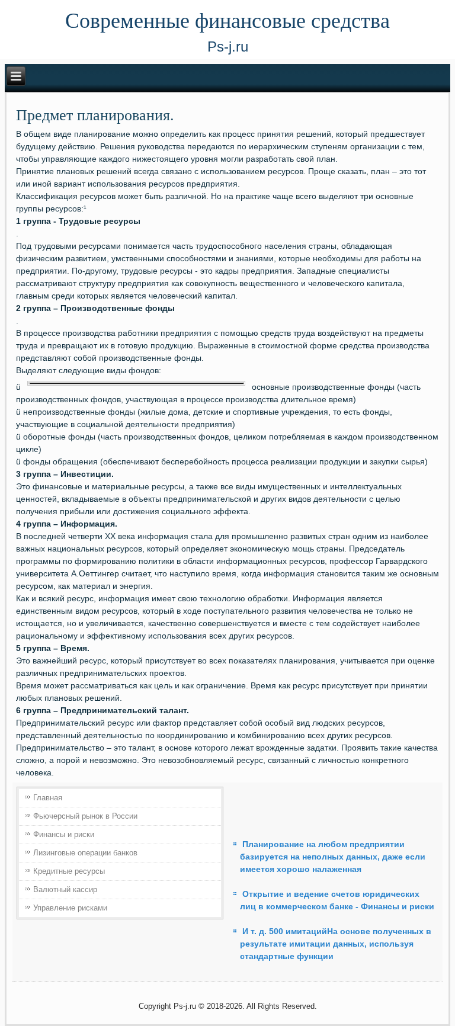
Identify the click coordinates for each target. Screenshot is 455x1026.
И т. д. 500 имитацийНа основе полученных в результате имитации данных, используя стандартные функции (335, 943)
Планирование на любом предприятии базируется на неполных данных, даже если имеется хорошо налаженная (332, 856)
